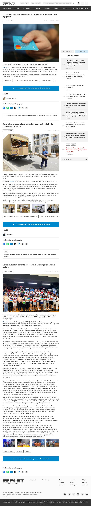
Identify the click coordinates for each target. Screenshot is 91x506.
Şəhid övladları (8, 451)
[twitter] (82, 8)
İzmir (28, 451)
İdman (72, 482)
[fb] (74, 8)
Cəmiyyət (73, 480)
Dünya (84, 480)
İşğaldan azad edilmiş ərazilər (50, 216)
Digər (64, 8)
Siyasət (60, 480)
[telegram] (79, 8)
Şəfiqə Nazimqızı (11, 98)
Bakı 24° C (83, 51)
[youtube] (87, 8)
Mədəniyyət (73, 485)
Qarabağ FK (7, 80)
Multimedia (85, 485)
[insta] (77, 8)
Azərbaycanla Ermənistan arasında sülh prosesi (57, 3)
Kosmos (19, 451)
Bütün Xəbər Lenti (67, 159)
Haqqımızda (33, 480)
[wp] (7, 108)
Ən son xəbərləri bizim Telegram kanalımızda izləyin (33, 88)
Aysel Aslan (10, 234)
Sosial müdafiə (8, 21)
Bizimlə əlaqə (45, 480)
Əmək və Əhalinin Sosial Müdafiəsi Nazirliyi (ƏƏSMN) (20, 216)
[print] (22, 108)
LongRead (61, 485)
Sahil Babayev (46, 80)
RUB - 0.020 (68, 51)
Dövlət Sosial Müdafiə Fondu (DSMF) (26, 80)
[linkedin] (85, 8)
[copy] (26, 108)
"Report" (5, 67)
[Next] (72, 3)
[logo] (9, 3)
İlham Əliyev (24, 3)
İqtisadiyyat (62, 482)
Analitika (84, 482)
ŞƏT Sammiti (36, 3)
